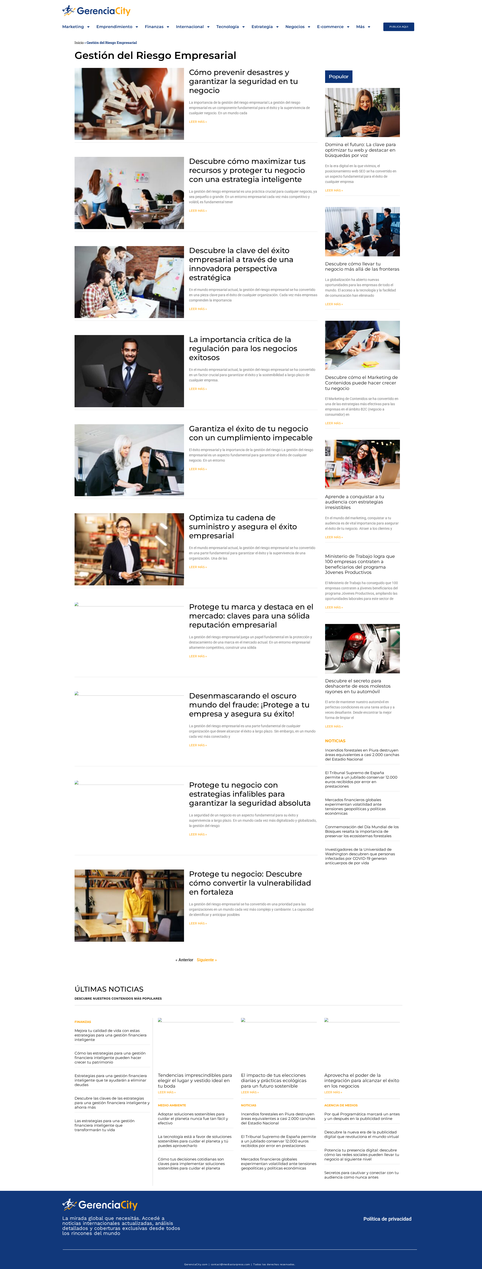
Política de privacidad (387, 1219)
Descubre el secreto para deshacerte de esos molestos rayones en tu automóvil (358, 686)
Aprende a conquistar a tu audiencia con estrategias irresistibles (354, 502)
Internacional (190, 26)
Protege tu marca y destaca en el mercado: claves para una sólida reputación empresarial (251, 615)
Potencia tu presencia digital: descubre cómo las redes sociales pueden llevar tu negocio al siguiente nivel (361, 1154)
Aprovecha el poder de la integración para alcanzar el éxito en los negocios (361, 1081)
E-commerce (330, 26)
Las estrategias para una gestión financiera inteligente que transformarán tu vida (105, 1125)
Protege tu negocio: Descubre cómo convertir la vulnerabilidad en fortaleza (250, 883)
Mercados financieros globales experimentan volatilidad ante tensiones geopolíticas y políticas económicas (355, 806)
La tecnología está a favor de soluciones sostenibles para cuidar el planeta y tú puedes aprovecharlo (194, 1141)
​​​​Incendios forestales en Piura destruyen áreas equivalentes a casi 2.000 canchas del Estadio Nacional (362, 755)
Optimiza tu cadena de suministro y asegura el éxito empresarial (243, 526)
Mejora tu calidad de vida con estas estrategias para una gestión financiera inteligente (111, 1035)
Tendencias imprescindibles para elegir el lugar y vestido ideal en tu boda (195, 1081)
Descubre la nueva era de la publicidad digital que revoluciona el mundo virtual (361, 1134)
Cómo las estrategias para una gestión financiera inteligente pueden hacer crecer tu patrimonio (110, 1058)
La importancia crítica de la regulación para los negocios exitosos (243, 348)
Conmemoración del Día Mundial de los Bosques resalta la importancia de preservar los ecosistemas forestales (362, 831)
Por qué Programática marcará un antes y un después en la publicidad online (362, 1116)
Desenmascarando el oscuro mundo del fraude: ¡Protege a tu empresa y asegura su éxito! (249, 704)
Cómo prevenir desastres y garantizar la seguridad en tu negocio (243, 81)
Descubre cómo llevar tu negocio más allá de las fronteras (362, 266)
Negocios (295, 26)
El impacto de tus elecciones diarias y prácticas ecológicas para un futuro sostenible (274, 1081)
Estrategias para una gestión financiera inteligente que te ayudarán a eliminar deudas (111, 1080)
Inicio (79, 42)
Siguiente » (207, 960)
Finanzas (154, 26)
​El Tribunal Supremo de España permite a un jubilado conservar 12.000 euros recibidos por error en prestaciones (361, 779)
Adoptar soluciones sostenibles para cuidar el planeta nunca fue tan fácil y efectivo (193, 1118)
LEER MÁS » (198, 122)
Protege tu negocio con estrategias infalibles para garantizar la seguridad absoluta (250, 794)
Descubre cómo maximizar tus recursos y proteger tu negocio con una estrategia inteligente (247, 170)
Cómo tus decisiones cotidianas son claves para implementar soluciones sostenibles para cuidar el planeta (191, 1164)
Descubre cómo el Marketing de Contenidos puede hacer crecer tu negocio (361, 383)
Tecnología (227, 26)
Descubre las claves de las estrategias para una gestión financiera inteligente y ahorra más (112, 1103)
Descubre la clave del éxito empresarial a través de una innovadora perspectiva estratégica (241, 264)
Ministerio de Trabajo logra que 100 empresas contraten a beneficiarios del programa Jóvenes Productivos (360, 564)
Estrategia (262, 26)
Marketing (73, 26)
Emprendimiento (114, 26)
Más (360, 26)
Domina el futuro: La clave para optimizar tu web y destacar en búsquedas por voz (360, 150)
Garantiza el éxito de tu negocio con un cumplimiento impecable (251, 433)
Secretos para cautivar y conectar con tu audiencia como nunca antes (361, 1175)
